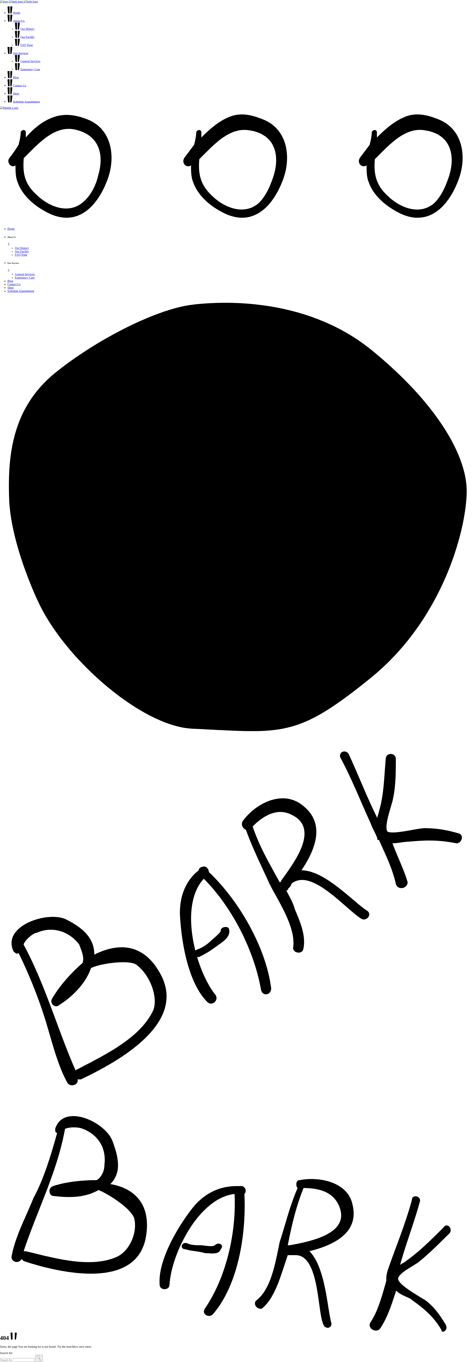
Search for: (6, 1353)
